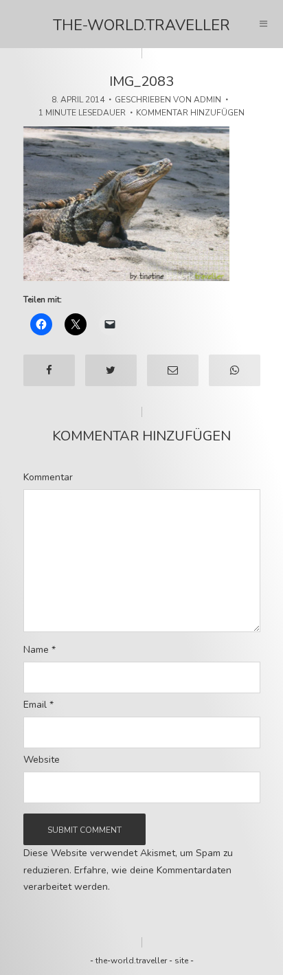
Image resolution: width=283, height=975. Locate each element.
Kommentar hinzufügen (190, 112)
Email (38, 705)
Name (39, 650)
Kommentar (48, 477)
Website (41, 760)
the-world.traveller (141, 25)
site (181, 960)
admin (207, 99)
